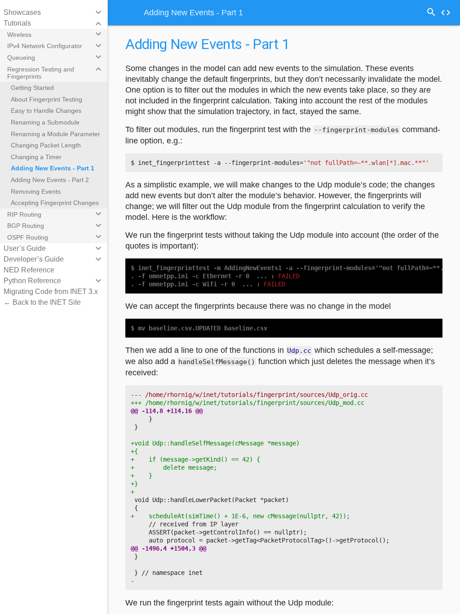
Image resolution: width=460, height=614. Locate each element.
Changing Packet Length (46, 145)
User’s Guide (25, 248)
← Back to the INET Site (42, 302)
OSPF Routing (27, 237)
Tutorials (17, 23)
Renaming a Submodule (45, 122)
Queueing (21, 57)
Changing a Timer (36, 156)
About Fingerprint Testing (46, 99)
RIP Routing (24, 214)
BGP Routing (25, 225)
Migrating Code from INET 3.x (51, 291)
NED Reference (29, 270)
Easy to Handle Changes (46, 110)
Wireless (19, 34)
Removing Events (36, 191)
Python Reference (32, 281)
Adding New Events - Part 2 (50, 179)
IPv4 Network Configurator (44, 45)
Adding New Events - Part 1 (52, 168)
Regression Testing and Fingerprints (40, 73)
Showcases (22, 12)
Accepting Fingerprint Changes (55, 202)
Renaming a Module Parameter (55, 134)
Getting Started (32, 87)
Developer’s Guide (34, 259)
